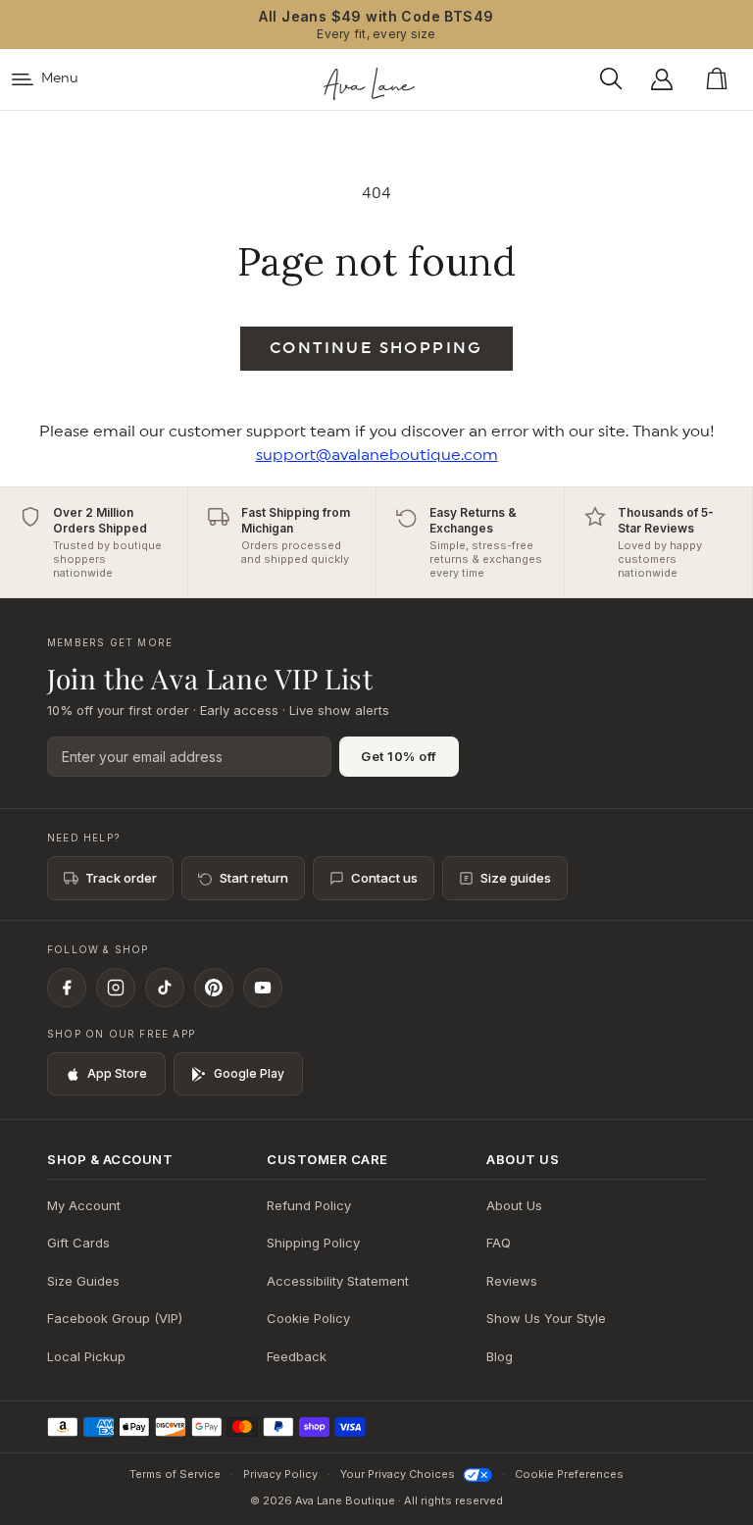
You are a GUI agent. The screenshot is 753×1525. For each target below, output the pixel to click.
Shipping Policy (313, 1242)
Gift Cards (78, 1242)
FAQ (498, 1242)
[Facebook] (66, 987)
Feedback (296, 1356)
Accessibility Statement (338, 1281)
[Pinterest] (213, 987)
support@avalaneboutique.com (377, 455)
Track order (121, 878)
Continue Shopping (376, 348)
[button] (616, 79)
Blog (499, 1356)
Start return (254, 878)
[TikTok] (164, 987)
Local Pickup (86, 1356)
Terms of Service (175, 1474)
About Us (514, 1205)
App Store (117, 1073)
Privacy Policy (280, 1474)
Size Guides (83, 1281)
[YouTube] (262, 987)
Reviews (511, 1281)
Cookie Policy (308, 1318)
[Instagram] (115, 987)
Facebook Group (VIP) (114, 1318)
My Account (84, 1205)
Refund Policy (309, 1205)
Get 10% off (399, 756)
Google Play (249, 1073)
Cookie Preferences (569, 1474)
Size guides (515, 878)
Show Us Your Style (546, 1318)
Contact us (384, 878)
